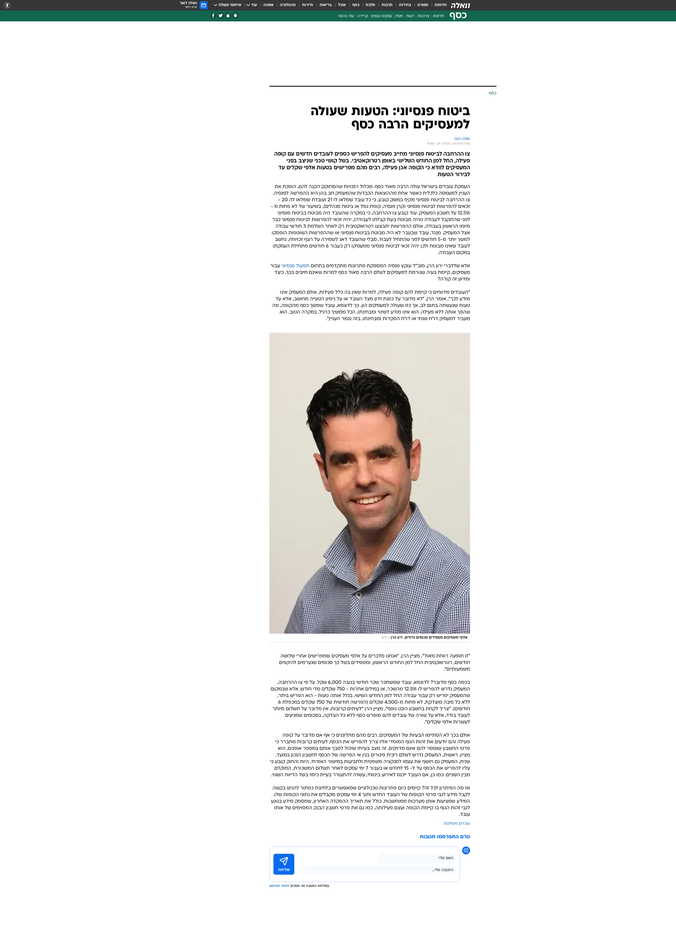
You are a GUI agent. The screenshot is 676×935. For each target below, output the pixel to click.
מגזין (399, 16)
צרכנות (423, 16)
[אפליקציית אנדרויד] (235, 15)
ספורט (422, 5)
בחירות (405, 5)
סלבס (370, 5)
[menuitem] (437, 5)
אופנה (268, 5)
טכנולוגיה (288, 5)
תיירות (307, 5)
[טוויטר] (220, 15)
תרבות (387, 5)
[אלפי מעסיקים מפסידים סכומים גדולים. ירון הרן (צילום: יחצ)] (369, 488)
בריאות (326, 5)
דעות (410, 16)
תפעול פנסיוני (295, 266)
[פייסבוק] (213, 15)
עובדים (464, 823)
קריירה (362, 16)
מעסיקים (451, 823)
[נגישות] (7, 5)
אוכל (342, 5)
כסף (355, 5)
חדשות (441, 5)
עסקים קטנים (381, 16)
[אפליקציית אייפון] (228, 15)
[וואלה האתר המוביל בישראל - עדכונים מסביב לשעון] (460, 5)
